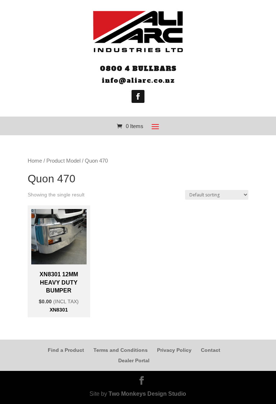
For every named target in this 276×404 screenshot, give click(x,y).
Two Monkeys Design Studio (147, 394)
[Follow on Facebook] (138, 96)
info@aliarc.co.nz (138, 80)
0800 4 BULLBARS (138, 68)
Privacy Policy (174, 350)
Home (35, 161)
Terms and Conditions (120, 350)
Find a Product (66, 350)
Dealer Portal (134, 360)
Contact (210, 350)
